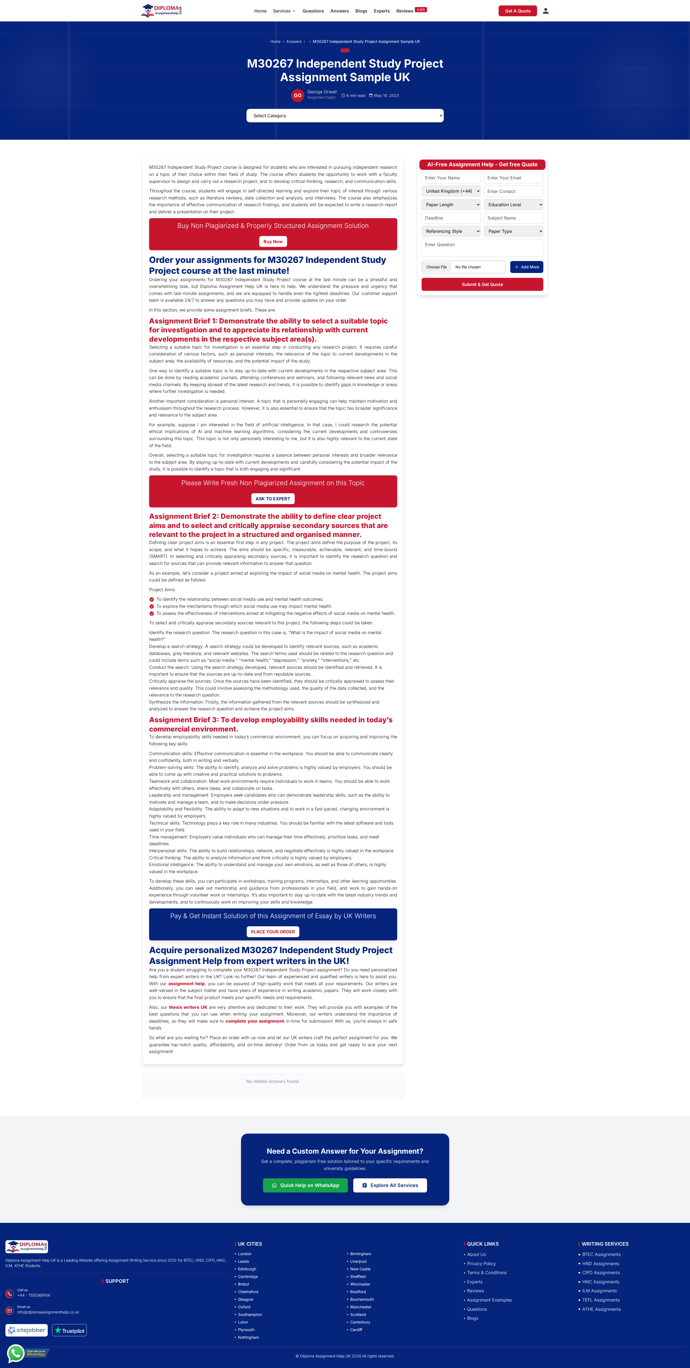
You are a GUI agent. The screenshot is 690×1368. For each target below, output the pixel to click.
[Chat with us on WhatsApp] (28, 1351)
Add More (530, 267)
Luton (243, 1322)
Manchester (360, 1307)
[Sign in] (545, 11)
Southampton (250, 1314)
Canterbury (360, 1322)
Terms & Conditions (486, 1272)
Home (260, 11)
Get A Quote (518, 11)
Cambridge (248, 1276)
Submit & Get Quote (482, 284)
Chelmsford (248, 1291)
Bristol (243, 1284)
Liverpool (358, 1261)
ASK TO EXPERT (273, 498)
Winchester (360, 1284)
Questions (313, 11)
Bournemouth (362, 1299)
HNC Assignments (600, 1281)
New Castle (360, 1269)
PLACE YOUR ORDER (273, 931)
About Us (476, 1254)
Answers (339, 11)
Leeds (243, 1261)
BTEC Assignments (601, 1254)
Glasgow (245, 1299)
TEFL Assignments (601, 1300)
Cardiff (356, 1329)
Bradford (358, 1291)
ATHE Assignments (601, 1309)
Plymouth (246, 1329)
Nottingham (248, 1337)
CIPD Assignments (601, 1272)
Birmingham (360, 1253)
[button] (284, 11)
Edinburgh (247, 1269)
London (244, 1253)
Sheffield (358, 1276)
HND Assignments (600, 1263)
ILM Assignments (599, 1291)
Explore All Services (394, 1185)
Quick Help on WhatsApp (309, 1185)
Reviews (404, 11)
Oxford (244, 1307)
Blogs (361, 11)
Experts (382, 11)
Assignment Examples (489, 1300)
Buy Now (273, 241)
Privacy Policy (481, 1263)
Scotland (358, 1314)
